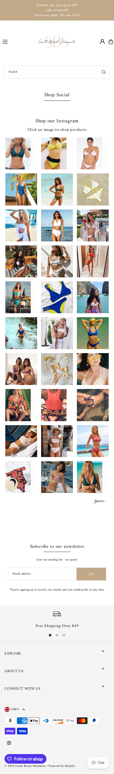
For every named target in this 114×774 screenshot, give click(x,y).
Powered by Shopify (61, 766)
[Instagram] (9, 743)
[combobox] (57, 72)
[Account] (102, 41)
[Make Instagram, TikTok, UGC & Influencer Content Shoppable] (99, 502)
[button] (21, 153)
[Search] (103, 72)
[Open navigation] (18, 41)
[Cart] (111, 41)
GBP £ (15, 709)
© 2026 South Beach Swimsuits (25, 766)
